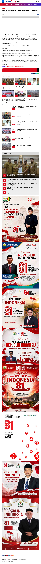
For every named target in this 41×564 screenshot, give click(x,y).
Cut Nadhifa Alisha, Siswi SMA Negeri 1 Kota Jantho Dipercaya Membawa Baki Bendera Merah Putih (22, 184)
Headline (3, 8)
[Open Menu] (36, 1)
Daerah (29, 95)
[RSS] (13, 555)
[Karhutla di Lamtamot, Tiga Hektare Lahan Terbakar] (33, 93)
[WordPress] (9, 555)
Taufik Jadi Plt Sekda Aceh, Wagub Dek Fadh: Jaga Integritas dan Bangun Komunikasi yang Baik (7, 87)
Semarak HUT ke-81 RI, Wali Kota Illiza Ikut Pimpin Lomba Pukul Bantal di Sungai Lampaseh (22, 188)
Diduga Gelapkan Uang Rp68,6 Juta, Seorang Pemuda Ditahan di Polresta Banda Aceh (20, 87)
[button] (33, 1)
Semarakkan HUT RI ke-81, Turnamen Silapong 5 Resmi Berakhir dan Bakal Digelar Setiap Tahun (20, 99)
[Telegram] (36, 73)
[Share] (38, 14)
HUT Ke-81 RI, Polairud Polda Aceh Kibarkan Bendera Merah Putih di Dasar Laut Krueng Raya (22, 180)
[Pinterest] (7, 555)
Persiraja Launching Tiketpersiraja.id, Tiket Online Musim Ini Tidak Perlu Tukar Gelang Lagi (7, 99)
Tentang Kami (14, 559)
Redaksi (20, 559)
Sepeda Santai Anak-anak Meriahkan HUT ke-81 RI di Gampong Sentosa (21, 192)
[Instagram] (11, 555)
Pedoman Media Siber (6, 559)
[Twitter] (34, 73)
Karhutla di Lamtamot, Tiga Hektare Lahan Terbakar (32, 99)
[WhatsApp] (38, 73)
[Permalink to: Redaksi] (3, 14)
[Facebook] (32, 73)
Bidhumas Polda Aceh (10, 66)
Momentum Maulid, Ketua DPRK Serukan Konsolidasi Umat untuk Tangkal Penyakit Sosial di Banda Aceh (33, 87)
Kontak (24, 559)
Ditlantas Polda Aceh (19, 66)
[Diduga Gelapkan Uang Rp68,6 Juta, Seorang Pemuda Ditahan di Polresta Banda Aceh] (20, 81)
